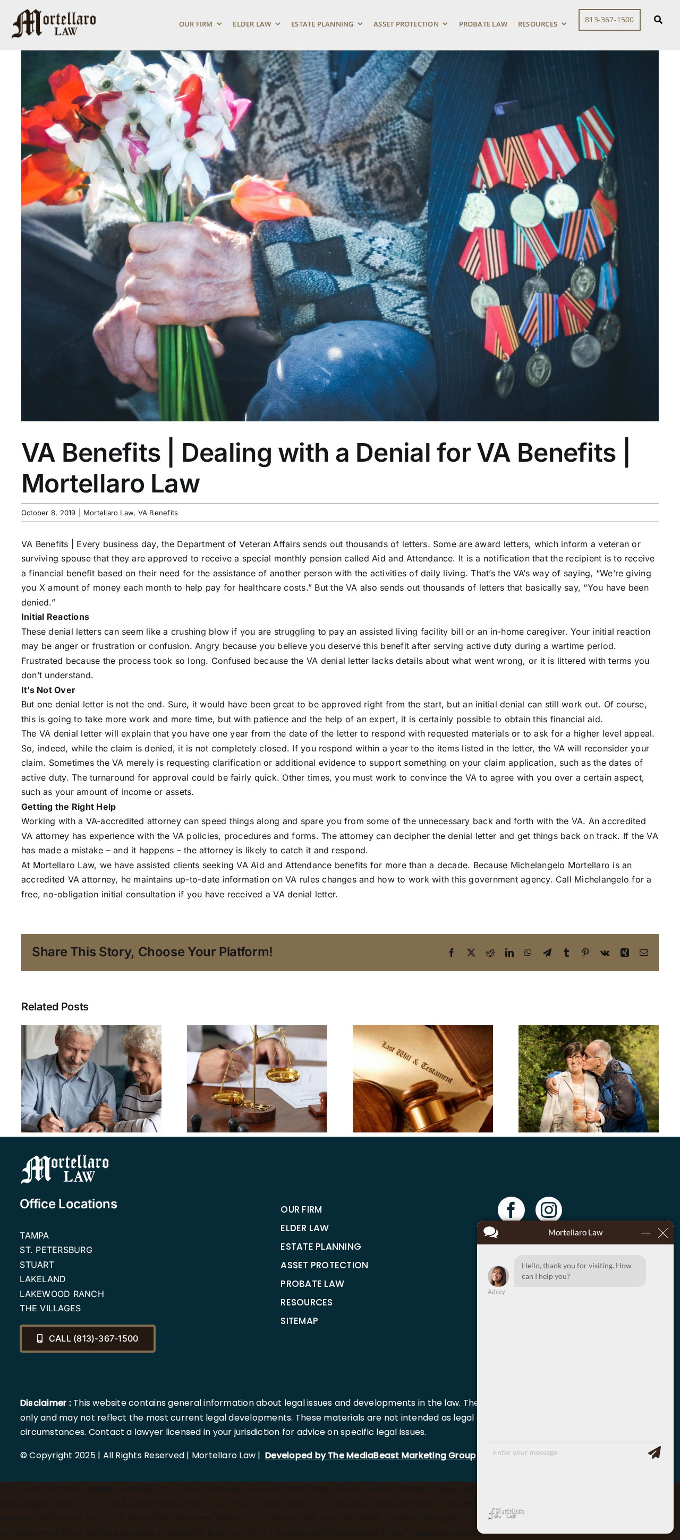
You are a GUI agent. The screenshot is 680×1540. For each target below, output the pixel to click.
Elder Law (304, 1228)
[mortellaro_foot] (65, 1157)
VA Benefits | (47, 544)
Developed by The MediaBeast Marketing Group (370, 1455)
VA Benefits (158, 512)
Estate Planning (320, 1246)
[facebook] (511, 1210)
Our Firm (301, 1209)
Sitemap (299, 1320)
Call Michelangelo (592, 879)
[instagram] (549, 1210)
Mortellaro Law (108, 512)
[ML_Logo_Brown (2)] (53, 6)
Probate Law (312, 1283)
